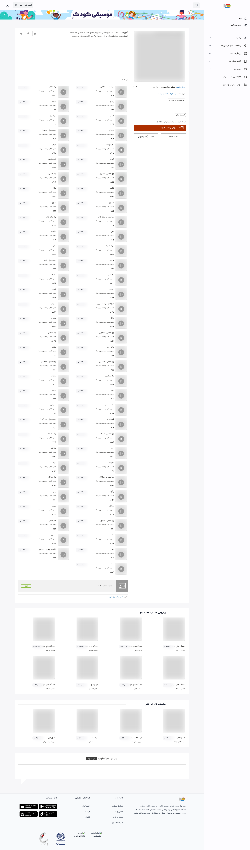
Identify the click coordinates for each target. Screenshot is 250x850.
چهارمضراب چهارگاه (107, 477)
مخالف (53, 448)
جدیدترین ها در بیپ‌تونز (231, 77)
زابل (112, 448)
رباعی (112, 101)
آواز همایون (109, 376)
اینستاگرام (86, 806)
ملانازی (53, 318)
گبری (112, 159)
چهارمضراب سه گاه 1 (48, 419)
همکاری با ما (118, 817)
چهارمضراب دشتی (107, 87)
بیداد (112, 390)
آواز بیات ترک (51, 217)
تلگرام (88, 817)
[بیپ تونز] (227, 5)
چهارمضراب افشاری (107, 173)
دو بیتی (53, 303)
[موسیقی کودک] (102, 19)
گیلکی (112, 115)
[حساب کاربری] (7, 5)
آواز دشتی (52, 87)
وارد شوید (91, 758)
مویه (54, 462)
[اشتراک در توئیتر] (35, 33)
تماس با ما (119, 811)
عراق (54, 188)
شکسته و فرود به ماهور (47, 549)
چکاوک (53, 376)
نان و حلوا (94, 684)
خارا (112, 318)
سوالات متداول (117, 822)
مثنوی (54, 202)
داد (113, 535)
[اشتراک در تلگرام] (21, 33)
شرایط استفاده (117, 806)
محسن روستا (163, 93)
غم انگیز (53, 115)
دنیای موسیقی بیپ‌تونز (232, 84)
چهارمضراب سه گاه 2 (106, 433)
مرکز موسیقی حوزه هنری (116, 597)
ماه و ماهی (181, 737)
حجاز (54, 144)
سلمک (53, 274)
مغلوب (111, 462)
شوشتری (110, 419)
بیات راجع (110, 347)
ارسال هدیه (173, 136)
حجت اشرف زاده (179, 742)
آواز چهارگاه (52, 477)
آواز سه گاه (52, 433)
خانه (240, 18)
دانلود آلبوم (180, 87)
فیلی (112, 231)
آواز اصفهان (51, 332)
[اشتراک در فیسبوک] (28, 33)
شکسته (53, 231)
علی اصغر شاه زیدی (49, 742)
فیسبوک (87, 811)
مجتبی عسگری (93, 688)
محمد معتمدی (93, 742)
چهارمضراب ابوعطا (49, 130)
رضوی (112, 289)
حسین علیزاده (180, 650)
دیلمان (111, 130)
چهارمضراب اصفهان (106, 332)
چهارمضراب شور (50, 260)
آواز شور (111, 274)
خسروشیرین (51, 159)
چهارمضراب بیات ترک (106, 217)
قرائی (112, 188)
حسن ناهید (174, 93)
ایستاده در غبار (136, 737)
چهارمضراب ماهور (107, 520)
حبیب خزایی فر (137, 742)
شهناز (54, 289)
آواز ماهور (52, 520)
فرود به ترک (109, 246)
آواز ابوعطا (110, 144)
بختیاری (53, 405)
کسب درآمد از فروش (146, 136)
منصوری (53, 506)
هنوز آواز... (50, 737)
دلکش (53, 535)
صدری (111, 202)
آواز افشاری (52, 173)
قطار (54, 246)
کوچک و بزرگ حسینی (105, 303)
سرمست (95, 737)
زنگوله (112, 491)
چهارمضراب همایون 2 (47, 361)
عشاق (54, 101)
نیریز (112, 549)
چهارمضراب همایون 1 (105, 361)
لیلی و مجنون (109, 405)
